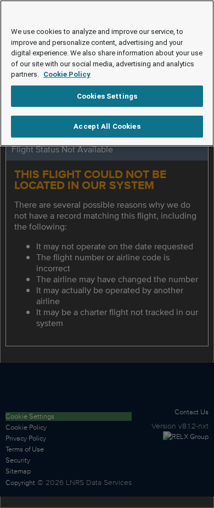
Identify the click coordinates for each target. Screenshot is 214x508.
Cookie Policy (67, 74)
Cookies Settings (107, 96)
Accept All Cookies (107, 126)
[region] (107, 73)
